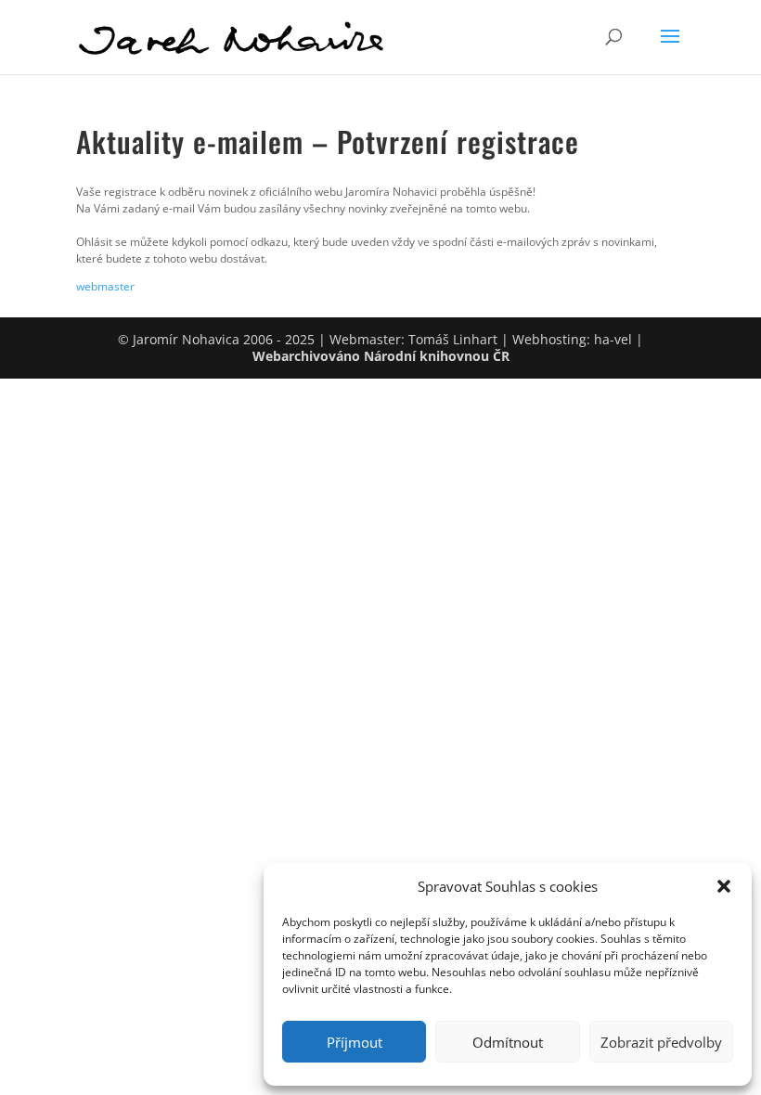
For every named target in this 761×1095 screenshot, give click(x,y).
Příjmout (354, 1042)
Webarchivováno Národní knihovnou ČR (380, 356)
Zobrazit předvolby (661, 1042)
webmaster (105, 286)
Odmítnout (507, 1042)
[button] (724, 886)
